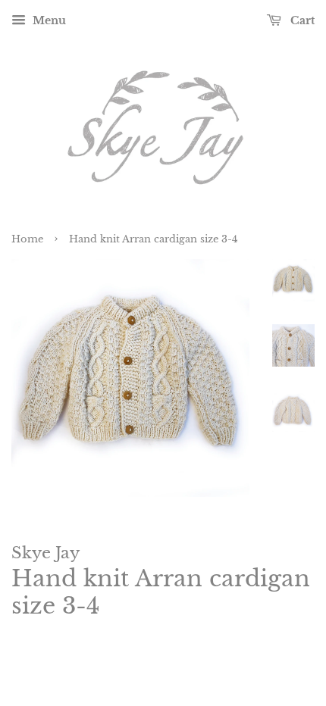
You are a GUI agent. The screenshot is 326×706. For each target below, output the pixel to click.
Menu (48, 20)
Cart (301, 20)
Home (27, 239)
